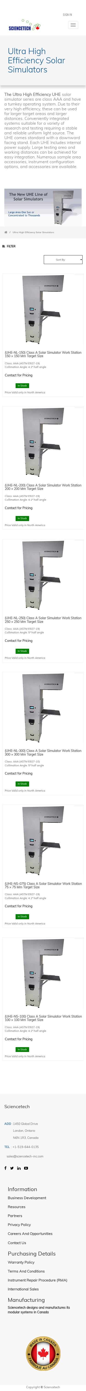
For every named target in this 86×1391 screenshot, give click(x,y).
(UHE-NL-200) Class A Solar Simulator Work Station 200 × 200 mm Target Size (43, 487)
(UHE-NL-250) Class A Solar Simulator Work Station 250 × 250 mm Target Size (43, 620)
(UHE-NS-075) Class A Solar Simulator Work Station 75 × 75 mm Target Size (43, 885)
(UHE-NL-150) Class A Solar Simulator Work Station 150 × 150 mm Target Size (43, 354)
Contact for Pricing (18, 375)
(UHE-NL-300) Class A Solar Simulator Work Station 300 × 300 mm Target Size (43, 752)
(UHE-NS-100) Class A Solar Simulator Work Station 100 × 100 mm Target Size (43, 1018)
